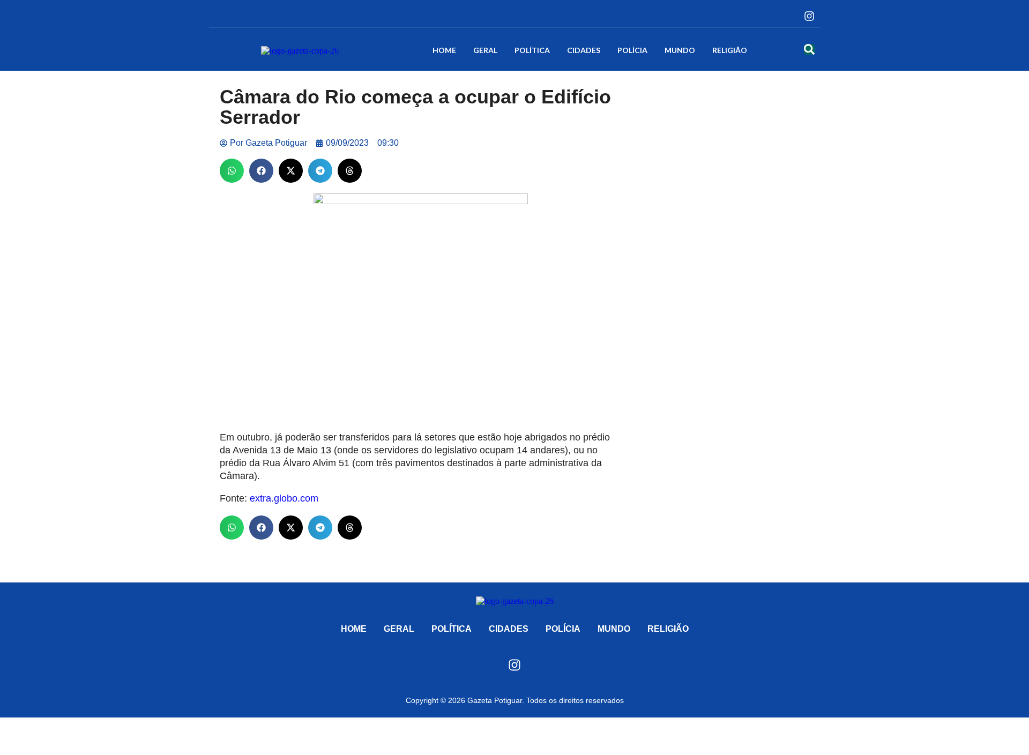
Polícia (632, 50)
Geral (485, 50)
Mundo (680, 50)
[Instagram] (809, 16)
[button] (232, 171)
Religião (729, 50)
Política (532, 50)
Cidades (583, 50)
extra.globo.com (284, 498)
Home (444, 50)
